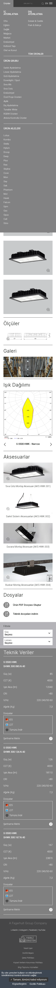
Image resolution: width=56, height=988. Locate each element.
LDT (11, 724)
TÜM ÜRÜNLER (35, 54)
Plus (6, 160)
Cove (6, 173)
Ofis (6, 21)
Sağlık (6, 29)
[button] (5, 444)
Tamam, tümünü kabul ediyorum (29, 979)
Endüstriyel (9, 42)
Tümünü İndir (15, 729)
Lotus (6, 135)
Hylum (7, 148)
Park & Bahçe (34, 25)
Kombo (7, 139)
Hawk (6, 198)
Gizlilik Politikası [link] (37, 984)
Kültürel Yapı (10, 46)
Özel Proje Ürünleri (13, 97)
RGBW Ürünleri (11, 113)
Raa (5, 164)
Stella (6, 143)
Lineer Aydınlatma (12, 72)
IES (11, 719)
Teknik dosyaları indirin (25, 613)
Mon (6, 177)
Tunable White (10, 109)
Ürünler (7, 3)
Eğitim (7, 25)
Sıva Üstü (8, 88)
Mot (5, 194)
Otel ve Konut (10, 50)
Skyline (7, 169)
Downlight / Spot (12, 80)
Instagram (23, 930)
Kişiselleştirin (19, 984)
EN (46, 3)
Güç (8, 633)
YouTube (41, 930)
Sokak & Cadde (35, 21)
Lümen (8, 641)
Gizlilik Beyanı (28, 953)
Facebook (33, 930)
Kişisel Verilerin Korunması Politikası (28, 962)
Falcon (7, 202)
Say (5, 181)
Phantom (8, 189)
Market (7, 37)
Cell (5, 219)
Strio (6, 223)
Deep (6, 156)
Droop (7, 152)
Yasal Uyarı (28, 948)
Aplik (6, 101)
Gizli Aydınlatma (11, 76)
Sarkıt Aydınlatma (12, 67)
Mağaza (7, 33)
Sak (5, 185)
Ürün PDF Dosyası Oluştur (27, 605)
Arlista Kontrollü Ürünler (15, 118)
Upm (6, 206)
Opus (6, 215)
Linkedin (14, 930)
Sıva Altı (7, 84)
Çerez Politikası (28, 958)
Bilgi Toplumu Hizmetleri (28, 967)
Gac (5, 210)
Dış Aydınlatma (11, 105)
